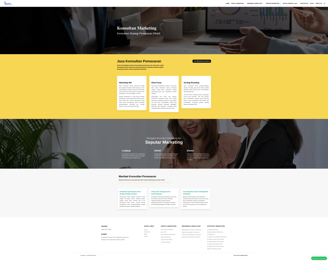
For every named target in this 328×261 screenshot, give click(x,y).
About (146, 236)
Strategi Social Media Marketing (217, 237)
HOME (227, 3)
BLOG (312, 3)
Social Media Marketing (168, 234)
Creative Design (166, 242)
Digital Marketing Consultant (190, 232)
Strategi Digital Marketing (215, 232)
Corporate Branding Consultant (191, 234)
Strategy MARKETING (216, 226)
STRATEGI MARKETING (272, 3)
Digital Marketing (168, 226)
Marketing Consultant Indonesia (191, 230)
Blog (145, 234)
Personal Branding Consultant (191, 237)
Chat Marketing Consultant (202, 61)
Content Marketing (166, 239)
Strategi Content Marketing (215, 239)
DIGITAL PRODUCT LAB (290, 3)
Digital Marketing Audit (214, 249)
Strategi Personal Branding (215, 246)
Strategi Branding (212, 229)
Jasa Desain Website (167, 229)
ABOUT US (319, 3)
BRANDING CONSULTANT (254, 3)
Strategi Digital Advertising (215, 241)
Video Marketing (166, 237)
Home (146, 230)
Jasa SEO (163, 232)
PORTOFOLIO (304, 3)
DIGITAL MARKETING (237, 3)
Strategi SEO (211, 234)
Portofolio (147, 232)
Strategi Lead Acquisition (215, 244)
